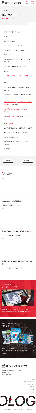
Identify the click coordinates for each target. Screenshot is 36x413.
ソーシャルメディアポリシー (28, 384)
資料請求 (32, 392)
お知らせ (12, 19)
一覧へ (18, 162)
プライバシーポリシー (29, 382)
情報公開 (32, 387)
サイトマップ (31, 379)
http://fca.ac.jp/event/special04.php (15, 109)
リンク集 (32, 389)
